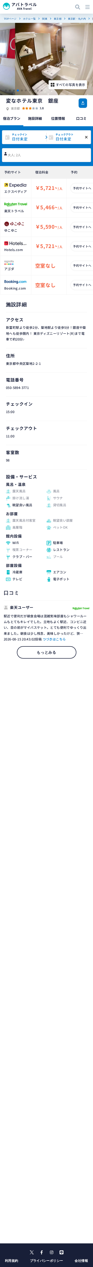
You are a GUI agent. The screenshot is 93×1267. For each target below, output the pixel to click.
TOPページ (10, 18)
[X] (32, 1252)
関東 (44, 18)
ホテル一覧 (29, 18)
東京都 (58, 18)
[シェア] (83, 103)
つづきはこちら (54, 639)
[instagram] (52, 1252)
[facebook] (42, 1252)
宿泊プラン (11, 118)
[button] (6, 90)
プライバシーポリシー (46, 1261)
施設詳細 (35, 118)
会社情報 (81, 1261)
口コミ (81, 118)
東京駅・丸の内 (77, 18)
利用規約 (11, 1261)
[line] (61, 1252)
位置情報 (58, 118)
